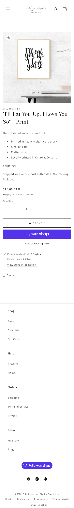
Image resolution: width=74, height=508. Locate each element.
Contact (13, 364)
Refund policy (24, 499)
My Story (13, 440)
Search (12, 321)
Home (11, 373)
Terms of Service (18, 406)
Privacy (12, 415)
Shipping (7, 194)
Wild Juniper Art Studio (35, 494)
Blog (11, 449)
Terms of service (60, 499)
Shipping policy (39, 504)
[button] (8, 9)
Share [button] (10, 275)
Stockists (13, 330)
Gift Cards (14, 339)
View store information (22, 264)
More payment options (37, 243)
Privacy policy (41, 499)
